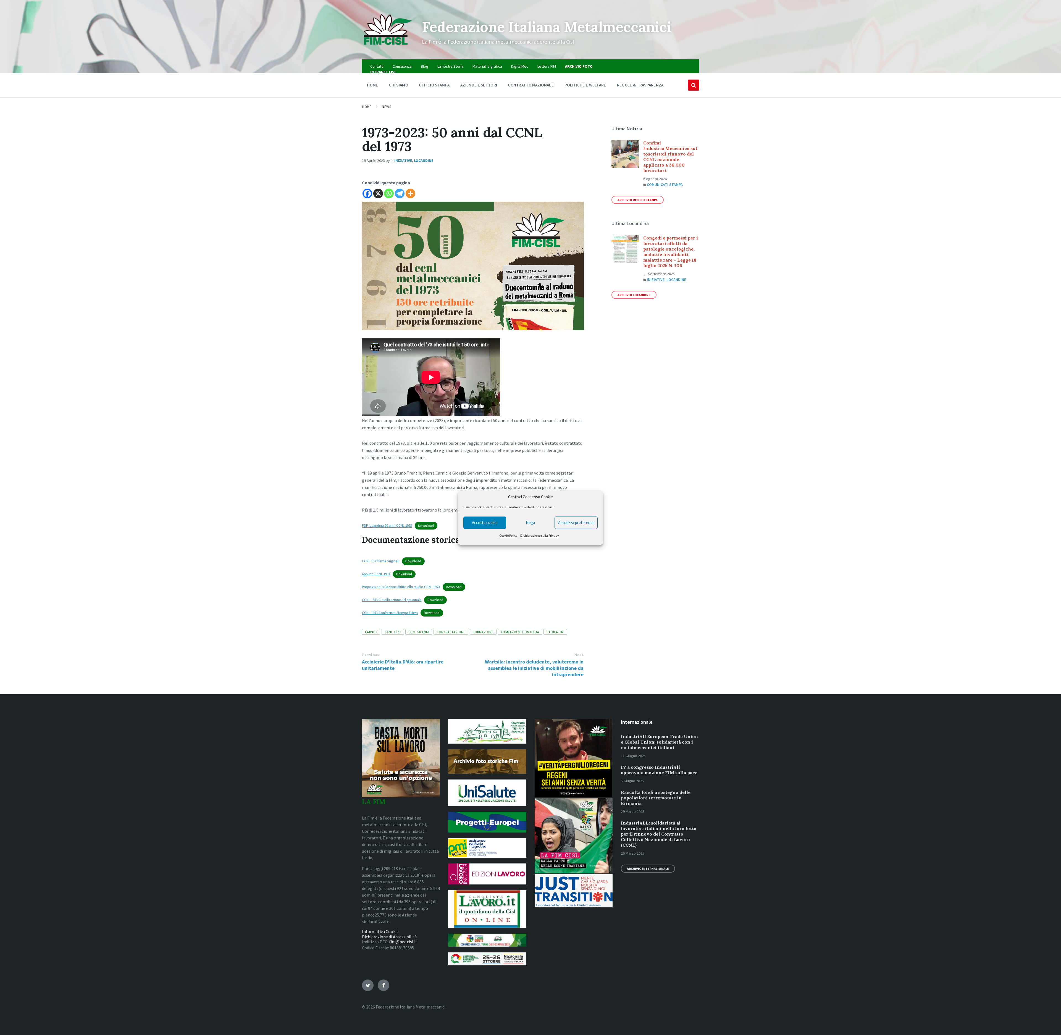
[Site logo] (388, 48)
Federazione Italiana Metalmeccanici (546, 27)
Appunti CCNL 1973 (376, 574)
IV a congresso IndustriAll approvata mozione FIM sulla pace (659, 769)
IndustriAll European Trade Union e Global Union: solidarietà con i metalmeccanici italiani (659, 742)
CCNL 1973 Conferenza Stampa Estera (390, 612)
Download (426, 525)
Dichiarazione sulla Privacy (539, 535)
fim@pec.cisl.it (403, 941)
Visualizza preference (576, 522)
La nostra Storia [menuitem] (450, 66)
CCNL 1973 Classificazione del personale (391, 599)
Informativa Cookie (380, 931)
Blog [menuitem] (424, 66)
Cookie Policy (508, 535)
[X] (378, 193)
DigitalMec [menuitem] (519, 66)
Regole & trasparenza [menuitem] (640, 85)
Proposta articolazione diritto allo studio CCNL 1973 (401, 587)
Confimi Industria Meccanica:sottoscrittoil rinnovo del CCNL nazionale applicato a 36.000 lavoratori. (670, 156)
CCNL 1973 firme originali (380, 561)
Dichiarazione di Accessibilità (389, 936)
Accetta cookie (485, 522)
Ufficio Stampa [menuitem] (434, 85)
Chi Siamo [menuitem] (398, 85)
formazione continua (520, 632)
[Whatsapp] (389, 193)
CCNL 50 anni (418, 632)
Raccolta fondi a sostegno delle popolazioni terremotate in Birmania (655, 797)
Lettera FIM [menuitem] (546, 66)
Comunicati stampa (665, 184)
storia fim (555, 632)
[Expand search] (693, 85)
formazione (483, 632)
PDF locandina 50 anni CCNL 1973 (387, 525)
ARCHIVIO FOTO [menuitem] (579, 66)
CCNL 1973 (393, 632)
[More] (410, 193)
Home (367, 106)
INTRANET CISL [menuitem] (383, 71)
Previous (370, 654)
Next (579, 654)
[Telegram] (400, 193)
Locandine (423, 160)
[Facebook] (367, 193)
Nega (530, 522)
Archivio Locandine (634, 295)
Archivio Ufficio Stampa (638, 200)
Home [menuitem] (372, 85)
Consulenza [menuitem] (402, 66)
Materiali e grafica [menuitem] (487, 66)
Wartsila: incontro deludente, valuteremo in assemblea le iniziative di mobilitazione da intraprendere (534, 668)
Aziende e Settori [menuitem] (478, 85)
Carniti (371, 632)
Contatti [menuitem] (377, 66)
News (386, 106)
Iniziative (403, 160)
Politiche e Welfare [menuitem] (585, 85)
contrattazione (451, 632)
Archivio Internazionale (648, 869)
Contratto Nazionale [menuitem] (531, 85)
